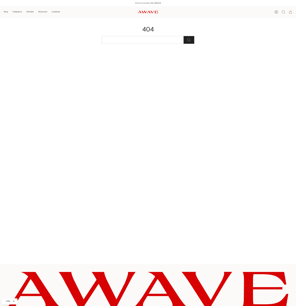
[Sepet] (290, 12)
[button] (5, 12)
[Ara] (189, 40)
